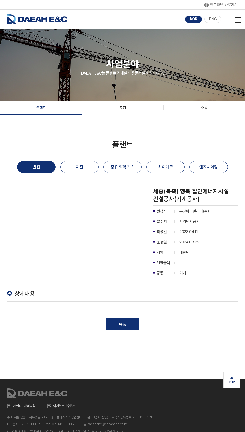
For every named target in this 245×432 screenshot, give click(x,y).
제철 (79, 166)
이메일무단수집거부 (65, 406)
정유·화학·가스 (122, 166)
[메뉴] (238, 19)
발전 (36, 166)
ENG (213, 19)
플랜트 (41, 107)
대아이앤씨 (37, 19)
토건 (123, 107)
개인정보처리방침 (24, 406)
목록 (122, 324)
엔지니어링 (208, 166)
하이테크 (165, 166)
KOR (193, 19)
